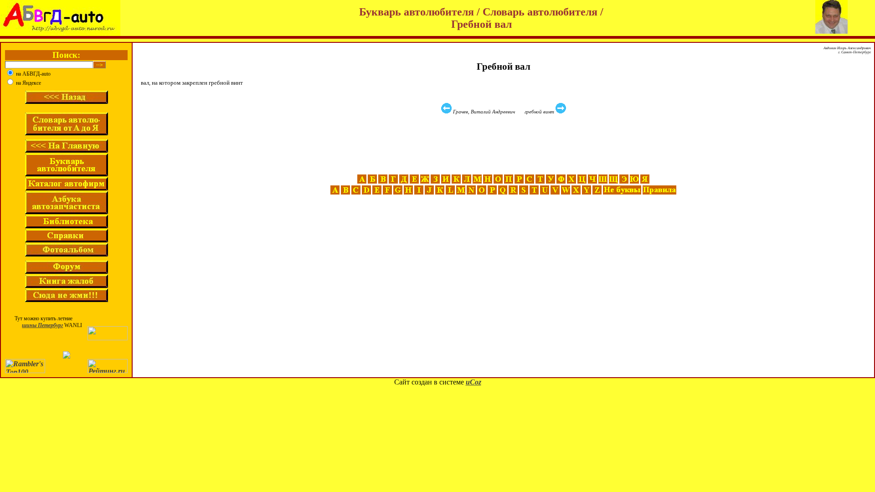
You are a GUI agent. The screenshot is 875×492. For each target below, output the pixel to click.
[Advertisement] (504, 144)
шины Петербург (42, 325)
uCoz (473, 382)
